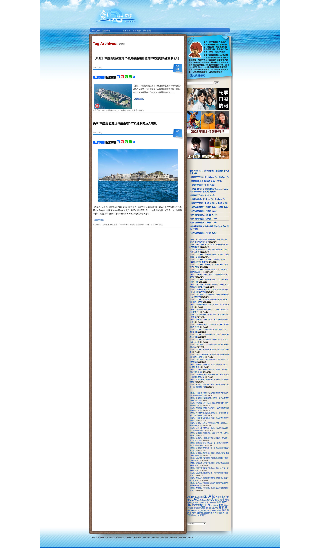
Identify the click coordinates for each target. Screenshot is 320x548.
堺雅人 (202, 500)
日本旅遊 (147, 28)
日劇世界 (126, 28)
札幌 (216, 505)
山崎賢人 (196, 503)
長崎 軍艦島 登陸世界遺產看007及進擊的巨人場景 (125, 123)
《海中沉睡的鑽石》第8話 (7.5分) (203, 211)
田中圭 (215, 508)
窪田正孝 (215, 511)
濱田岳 (211, 508)
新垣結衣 (222, 502)
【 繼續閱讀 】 (139, 99)
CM (205, 496)
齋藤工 (203, 515)
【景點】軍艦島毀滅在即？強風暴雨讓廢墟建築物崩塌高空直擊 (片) (136, 58)
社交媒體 (137, 537)
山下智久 (190, 502)
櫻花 (202, 507)
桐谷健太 (197, 508)
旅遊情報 (116, 28)
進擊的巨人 (140, 224)
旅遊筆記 (155, 537)
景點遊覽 (113, 224)
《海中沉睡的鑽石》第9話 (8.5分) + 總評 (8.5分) (209, 207)
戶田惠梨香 (212, 502)
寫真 (219, 499)
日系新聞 (101, 537)
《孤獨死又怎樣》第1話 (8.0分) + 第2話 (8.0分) (209, 203)
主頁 (96, 28)
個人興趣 (182, 537)
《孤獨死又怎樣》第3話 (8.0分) (202, 195)
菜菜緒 (207, 513)
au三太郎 (199, 497)
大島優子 (208, 500)
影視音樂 (164, 537)
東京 (220, 505)
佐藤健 (218, 497)
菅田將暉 (199, 513)
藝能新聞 (106, 28)
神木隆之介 (193, 510)
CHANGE (128, 537)
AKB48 (191, 496)
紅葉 (219, 511)
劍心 (100, 67)
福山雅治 (207, 511)
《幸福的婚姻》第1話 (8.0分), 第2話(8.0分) (207, 199)
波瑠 (207, 508)
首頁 (93, 537)
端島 (127, 224)
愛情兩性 (119, 537)
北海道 (195, 499)
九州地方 (105, 224)
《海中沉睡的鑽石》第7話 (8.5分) (203, 215)
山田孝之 (203, 503)
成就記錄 (146, 537)
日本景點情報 (107, 110)
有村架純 (193, 505)
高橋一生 (196, 515)
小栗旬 (225, 499)
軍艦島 (123, 110)
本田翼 (213, 505)
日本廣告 (136, 28)
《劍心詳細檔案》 (197, 75)
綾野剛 (190, 513)
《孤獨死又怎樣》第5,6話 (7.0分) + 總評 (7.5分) (209, 177)
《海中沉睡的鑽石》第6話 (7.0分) (203, 222)
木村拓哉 (204, 505)
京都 (211, 496)
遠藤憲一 (222, 513)
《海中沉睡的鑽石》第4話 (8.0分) (203, 233)
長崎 (128, 110)
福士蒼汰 (201, 511)
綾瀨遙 (225, 510)
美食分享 (157, 28)
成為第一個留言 (138, 110)
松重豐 (191, 508)
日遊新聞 (173, 537)
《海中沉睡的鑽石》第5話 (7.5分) (203, 219)
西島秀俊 (214, 513)
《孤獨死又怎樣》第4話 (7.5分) (202, 185)
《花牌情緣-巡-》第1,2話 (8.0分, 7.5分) (206, 181)
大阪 (214, 499)
